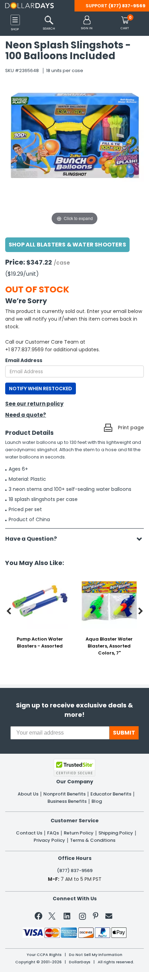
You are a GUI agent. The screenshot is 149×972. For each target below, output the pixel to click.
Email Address (23, 360)
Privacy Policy (49, 840)
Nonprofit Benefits (64, 794)
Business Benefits (67, 801)
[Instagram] (82, 917)
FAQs (53, 833)
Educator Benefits (110, 794)
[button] (87, 23)
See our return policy (34, 403)
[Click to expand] (74, 156)
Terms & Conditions (92, 840)
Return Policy (79, 833)
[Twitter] (52, 917)
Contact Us (29, 833)
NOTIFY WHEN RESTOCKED (40, 388)
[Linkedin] (67, 915)
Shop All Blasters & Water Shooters (67, 245)
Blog (96, 801)
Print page (131, 427)
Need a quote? (25, 414)
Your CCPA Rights (44, 954)
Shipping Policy (115, 833)
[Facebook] (40, 917)
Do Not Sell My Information (95, 954)
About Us (28, 794)
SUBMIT (124, 733)
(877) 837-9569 (127, 5)
